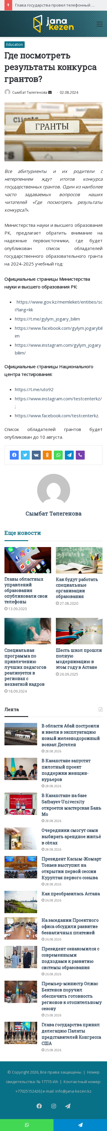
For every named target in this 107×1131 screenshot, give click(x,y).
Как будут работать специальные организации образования (77, 588)
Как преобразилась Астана (71, 893)
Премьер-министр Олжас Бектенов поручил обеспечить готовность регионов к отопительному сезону (72, 996)
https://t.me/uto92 (34, 389)
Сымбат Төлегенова (29, 92)
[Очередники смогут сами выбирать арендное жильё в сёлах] (20, 838)
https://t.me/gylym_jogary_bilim (47, 319)
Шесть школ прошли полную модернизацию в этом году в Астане (79, 658)
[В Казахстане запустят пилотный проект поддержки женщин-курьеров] (20, 769)
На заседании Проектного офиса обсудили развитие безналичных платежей (70, 926)
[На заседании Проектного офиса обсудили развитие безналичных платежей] (20, 928)
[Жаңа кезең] (53, 24)
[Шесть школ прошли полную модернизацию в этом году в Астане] (79, 631)
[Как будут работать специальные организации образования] (79, 560)
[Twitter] (25, 455)
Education (14, 44)
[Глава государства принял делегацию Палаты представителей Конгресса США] (20, 1033)
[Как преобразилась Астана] (20, 902)
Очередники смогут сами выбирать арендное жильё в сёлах (71, 836)
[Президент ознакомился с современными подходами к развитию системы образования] (20, 957)
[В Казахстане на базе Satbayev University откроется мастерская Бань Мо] (20, 804)
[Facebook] (14, 455)
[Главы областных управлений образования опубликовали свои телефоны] (27, 560)
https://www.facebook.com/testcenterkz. (57, 415)
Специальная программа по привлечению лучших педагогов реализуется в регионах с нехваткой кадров (25, 667)
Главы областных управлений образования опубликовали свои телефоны (26, 590)
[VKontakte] (36, 455)
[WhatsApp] (58, 455)
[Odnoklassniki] (47, 455)
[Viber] (80, 455)
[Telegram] (69, 455)
